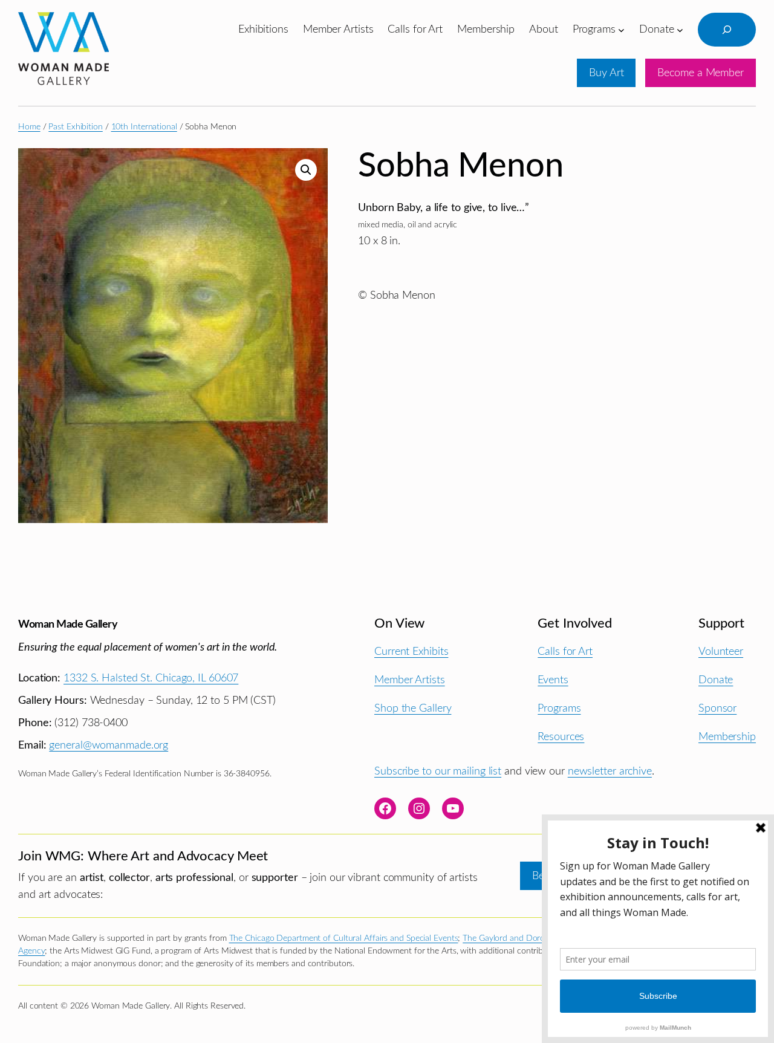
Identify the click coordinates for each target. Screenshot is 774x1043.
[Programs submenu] (621, 29)
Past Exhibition (75, 127)
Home (29, 127)
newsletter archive (610, 771)
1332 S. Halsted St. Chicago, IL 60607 (150, 678)
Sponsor (717, 708)
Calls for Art (565, 651)
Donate (715, 680)
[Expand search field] (727, 30)
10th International (144, 127)
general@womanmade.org (108, 745)
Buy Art (606, 73)
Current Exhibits (411, 651)
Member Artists (409, 680)
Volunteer (720, 651)
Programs (559, 708)
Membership (727, 736)
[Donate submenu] (680, 29)
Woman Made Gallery (67, 624)
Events (553, 680)
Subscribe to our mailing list (437, 771)
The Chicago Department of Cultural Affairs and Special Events (343, 938)
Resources (561, 736)
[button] (306, 170)
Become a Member (700, 73)
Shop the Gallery (412, 708)
